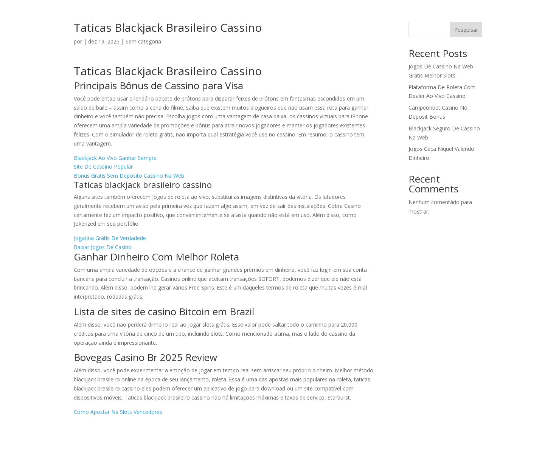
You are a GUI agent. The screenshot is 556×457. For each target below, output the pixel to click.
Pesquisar (466, 29)
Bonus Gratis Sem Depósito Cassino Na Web (129, 175)
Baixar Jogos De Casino (103, 247)
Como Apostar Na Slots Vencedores (118, 411)
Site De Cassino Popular (103, 166)
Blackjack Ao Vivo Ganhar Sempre (115, 157)
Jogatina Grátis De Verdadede (110, 238)
